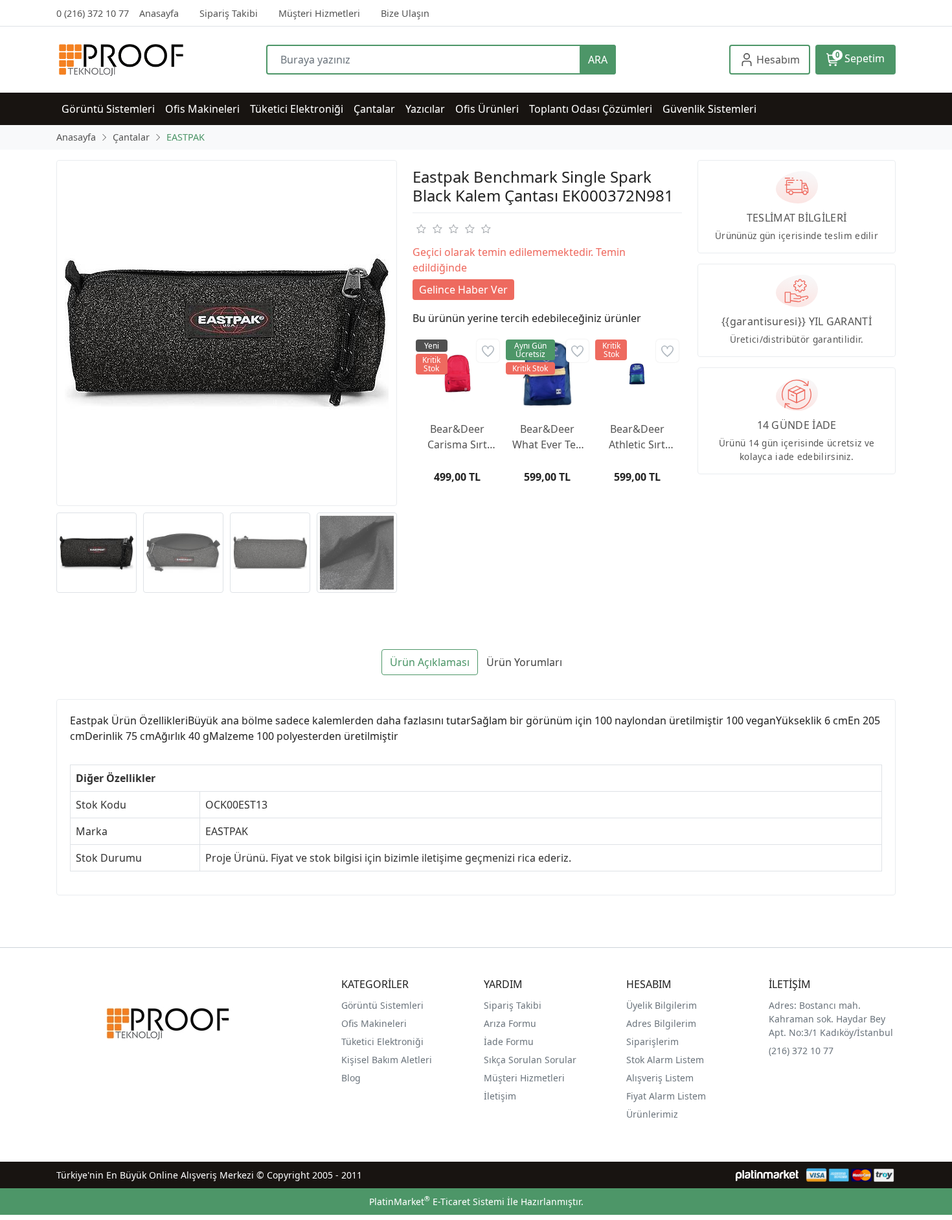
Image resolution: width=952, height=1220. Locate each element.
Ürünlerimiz (652, 1114)
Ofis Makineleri (374, 1023)
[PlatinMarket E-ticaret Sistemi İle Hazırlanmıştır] (767, 1175)
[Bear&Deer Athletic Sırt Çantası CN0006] (637, 373)
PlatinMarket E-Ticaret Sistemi (436, 1201)
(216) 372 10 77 (801, 1050)
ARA (597, 59)
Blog (351, 1078)
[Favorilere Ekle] (488, 351)
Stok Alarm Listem (665, 1059)
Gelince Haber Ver (463, 289)
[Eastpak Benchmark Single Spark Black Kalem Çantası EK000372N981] (226, 333)
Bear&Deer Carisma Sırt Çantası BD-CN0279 (457, 437)
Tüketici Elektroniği (382, 1041)
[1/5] (421, 228)
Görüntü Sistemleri (382, 1005)
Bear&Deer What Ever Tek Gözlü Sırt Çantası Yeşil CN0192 (547, 437)
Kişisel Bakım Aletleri (386, 1059)
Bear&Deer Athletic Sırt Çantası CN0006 (637, 437)
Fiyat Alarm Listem (666, 1096)
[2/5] (429, 228)
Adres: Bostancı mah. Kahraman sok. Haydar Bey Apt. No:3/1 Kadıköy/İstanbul (831, 1019)
